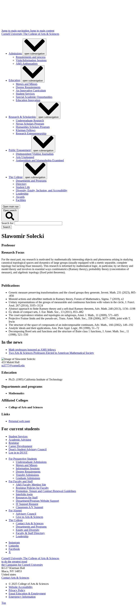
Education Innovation (28, 100)
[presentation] (10, 311)
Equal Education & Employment (27, 593)
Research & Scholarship (22, 116)
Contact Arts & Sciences (29, 523)
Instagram (14, 542)
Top (3, 602)
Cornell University (12, 33)
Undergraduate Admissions (31, 461)
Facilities (21, 200)
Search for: (8, 223)
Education (14, 80)
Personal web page (19, 421)
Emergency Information (22, 596)
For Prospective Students (23, 458)
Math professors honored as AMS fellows (32, 349)
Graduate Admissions (28, 478)
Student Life (23, 187)
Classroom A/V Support (29, 507)
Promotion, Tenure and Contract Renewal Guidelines (46, 491)
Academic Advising (20, 439)
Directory (21, 183)
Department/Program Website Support (37, 500)
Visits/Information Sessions (31, 60)
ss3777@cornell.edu (13, 365)
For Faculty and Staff (21, 481)
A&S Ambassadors (27, 63)
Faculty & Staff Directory (30, 533)
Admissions (15, 53)
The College (16, 177)
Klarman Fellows (25, 130)
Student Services (25, 93)
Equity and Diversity (27, 529)
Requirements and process (30, 57)
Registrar (14, 442)
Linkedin (14, 545)
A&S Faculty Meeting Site (31, 484)
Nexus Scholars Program (30, 123)
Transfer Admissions (27, 474)
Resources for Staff (27, 497)
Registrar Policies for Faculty (32, 487)
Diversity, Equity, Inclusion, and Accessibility (41, 190)
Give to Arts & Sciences (29, 516)
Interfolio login (24, 494)
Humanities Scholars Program (33, 126)
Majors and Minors (26, 84)
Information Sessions (28, 468)
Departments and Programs (31, 180)
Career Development (20, 446)
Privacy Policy (17, 590)
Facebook (14, 548)
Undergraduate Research (30, 120)
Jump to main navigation (15, 30)
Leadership (22, 193)
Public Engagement (20, 150)
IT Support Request (27, 504)
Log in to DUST (18, 452)
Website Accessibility (21, 587)
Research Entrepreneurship (31, 133)
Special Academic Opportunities (34, 96)
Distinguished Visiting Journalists (35, 153)
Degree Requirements (28, 87)
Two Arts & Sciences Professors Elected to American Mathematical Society (51, 352)
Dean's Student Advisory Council (28, 449)
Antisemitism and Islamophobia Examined (40, 160)
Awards (20, 196)
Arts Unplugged (25, 157)
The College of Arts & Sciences (41, 33)
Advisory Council (26, 513)
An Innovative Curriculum (31, 90)
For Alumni (15, 510)
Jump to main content (42, 30)
